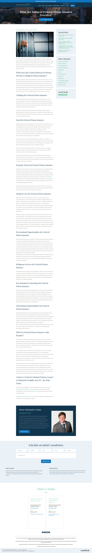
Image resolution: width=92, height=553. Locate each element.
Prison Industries (62, 74)
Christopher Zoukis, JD (21, 29)
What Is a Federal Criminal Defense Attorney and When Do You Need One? (65, 42)
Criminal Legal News (62, 65)
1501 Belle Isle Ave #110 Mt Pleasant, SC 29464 (55, 505)
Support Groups (61, 84)
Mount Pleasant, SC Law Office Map (54, 515)
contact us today (29, 396)
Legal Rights (61, 69)
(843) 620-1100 (72, 3)
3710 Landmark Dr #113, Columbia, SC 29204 (35, 505)
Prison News (61, 78)
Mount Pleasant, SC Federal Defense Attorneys (54, 500)
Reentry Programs (62, 82)
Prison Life (35, 29)
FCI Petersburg (48, 176)
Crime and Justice (62, 63)
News (59, 72)
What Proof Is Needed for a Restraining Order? (64, 51)
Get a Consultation (46, 19)
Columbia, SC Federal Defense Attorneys (36, 499)
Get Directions (34, 508)
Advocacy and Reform (63, 61)
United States (34, 391)
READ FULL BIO (24, 431)
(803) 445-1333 (52, 512)
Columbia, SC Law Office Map (36, 514)
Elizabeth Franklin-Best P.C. (25, 389)
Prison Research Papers (63, 80)
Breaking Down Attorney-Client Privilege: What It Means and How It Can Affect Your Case (65, 47)
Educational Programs (63, 67)
